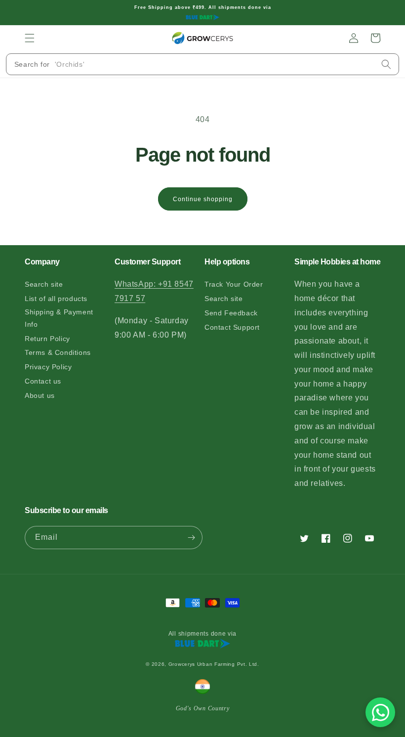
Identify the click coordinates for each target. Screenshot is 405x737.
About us (40, 395)
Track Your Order (233, 284)
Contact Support (232, 327)
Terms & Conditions (58, 352)
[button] (29, 38)
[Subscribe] (191, 537)
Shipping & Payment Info (59, 318)
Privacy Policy (48, 367)
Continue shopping (203, 199)
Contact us (43, 381)
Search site (44, 284)
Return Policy (47, 339)
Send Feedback (231, 313)
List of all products (56, 299)
